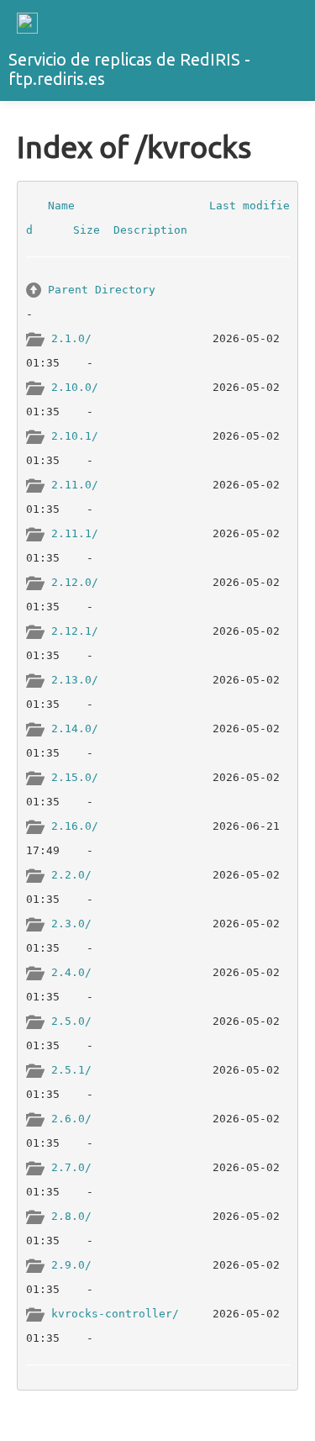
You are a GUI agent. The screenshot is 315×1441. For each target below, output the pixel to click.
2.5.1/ (71, 1069)
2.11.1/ (74, 532)
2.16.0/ (74, 825)
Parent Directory (101, 288)
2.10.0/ (74, 386)
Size (86, 230)
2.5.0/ (71, 1020)
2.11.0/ (74, 484)
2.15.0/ (74, 776)
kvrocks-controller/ (115, 1312)
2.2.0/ (71, 874)
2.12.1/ (74, 630)
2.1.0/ (71, 337)
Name (61, 204)
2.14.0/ (74, 727)
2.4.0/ (71, 971)
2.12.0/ (74, 581)
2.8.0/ (71, 1215)
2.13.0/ (74, 679)
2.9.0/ (71, 1264)
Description (150, 230)
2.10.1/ (74, 435)
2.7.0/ (71, 1166)
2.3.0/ (71, 922)
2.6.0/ (71, 1117)
